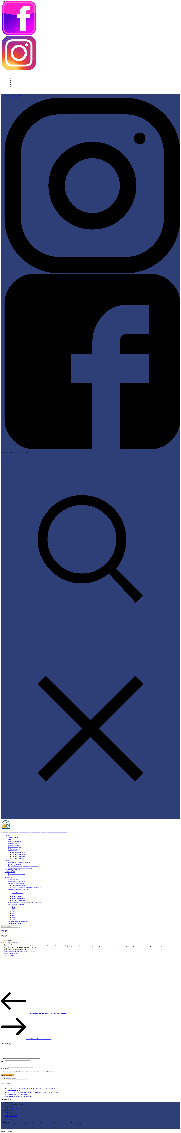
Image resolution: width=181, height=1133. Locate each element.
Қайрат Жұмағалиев (18, 898)
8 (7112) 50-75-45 (11, 1112)
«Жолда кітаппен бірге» (12, 1090)
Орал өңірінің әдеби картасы (17, 883)
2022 (13, 82)
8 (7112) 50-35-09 (11, 1116)
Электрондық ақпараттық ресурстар (19, 862)
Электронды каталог (12, 870)
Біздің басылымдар (14, 875)
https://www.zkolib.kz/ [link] (11, 953)
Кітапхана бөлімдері (14, 847)
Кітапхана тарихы (13, 843)
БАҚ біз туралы (13, 850)
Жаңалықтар (12, 942)
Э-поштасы (5, 1065)
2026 (13, 75)
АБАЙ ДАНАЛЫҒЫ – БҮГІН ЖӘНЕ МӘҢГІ (18, 1096)
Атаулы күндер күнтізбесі (17, 73)
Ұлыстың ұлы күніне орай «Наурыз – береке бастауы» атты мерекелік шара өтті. (32, 1092)
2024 (13, 79)
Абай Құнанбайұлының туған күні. (16, 1094)
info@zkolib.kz (11, 97)
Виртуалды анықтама (12, 92)
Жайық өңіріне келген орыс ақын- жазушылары (26, 887)
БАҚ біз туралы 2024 (18, 854)
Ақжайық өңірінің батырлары (17, 881)
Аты (3, 1061)
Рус (6, 457)
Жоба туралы (16, 891)
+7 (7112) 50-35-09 (13, 95)
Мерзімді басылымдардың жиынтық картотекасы (23, 866)
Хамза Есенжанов (17, 893)
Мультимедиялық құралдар (16, 874)
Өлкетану (8, 878)
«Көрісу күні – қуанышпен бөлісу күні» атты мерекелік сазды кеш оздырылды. (31, 1088)
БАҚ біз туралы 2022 (18, 858)
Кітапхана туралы (11, 837)
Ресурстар (8, 860)
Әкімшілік (11, 839)
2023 (13, 80)
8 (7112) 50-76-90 (11, 1108)
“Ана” (4, 930)
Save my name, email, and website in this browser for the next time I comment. (28, 1072)
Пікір (2, 1058)
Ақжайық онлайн (13, 879)
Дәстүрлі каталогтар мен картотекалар (20, 868)
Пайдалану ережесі (14, 849)
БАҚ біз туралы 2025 (18, 852)
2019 (13, 88)
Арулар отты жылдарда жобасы (19, 90)
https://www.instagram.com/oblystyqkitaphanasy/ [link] (20, 951)
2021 (13, 84)
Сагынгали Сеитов (17, 894)
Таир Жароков (16, 896)
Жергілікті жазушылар (18, 885)
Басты (7, 835)
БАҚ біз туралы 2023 (18, 856)
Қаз (6, 455)
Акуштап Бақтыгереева (19, 900)
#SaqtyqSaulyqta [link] (9, 955)
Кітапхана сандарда (14, 841)
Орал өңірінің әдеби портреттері (18, 889)
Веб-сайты (4, 1068)
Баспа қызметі (10, 872)
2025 (13, 77)
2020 (13, 86)
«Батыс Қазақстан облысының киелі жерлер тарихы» (26, 71)
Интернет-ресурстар (14, 864)
